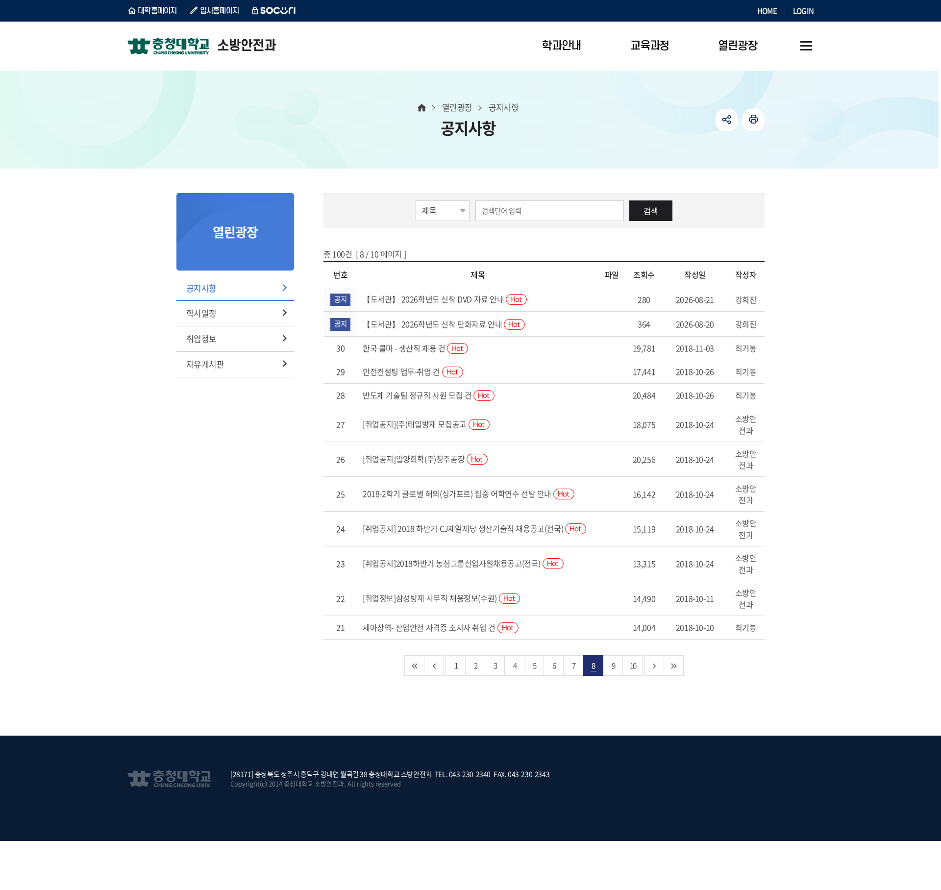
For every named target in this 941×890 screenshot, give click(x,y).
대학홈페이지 (157, 10)
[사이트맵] (806, 46)
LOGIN (803, 10)
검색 (651, 211)
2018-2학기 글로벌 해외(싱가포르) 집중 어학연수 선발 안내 (458, 493)
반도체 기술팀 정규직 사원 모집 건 (418, 395)
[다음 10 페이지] (654, 665)
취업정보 (201, 338)
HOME (767, 10)
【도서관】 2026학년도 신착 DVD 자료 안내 (434, 299)
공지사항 (201, 288)
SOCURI (274, 11)
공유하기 (727, 120)
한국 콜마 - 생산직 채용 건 (405, 348)
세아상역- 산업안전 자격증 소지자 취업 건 (430, 627)
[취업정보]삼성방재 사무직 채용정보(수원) (430, 598)
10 (633, 665)
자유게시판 (205, 364)
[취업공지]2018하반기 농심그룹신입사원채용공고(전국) (453, 563)
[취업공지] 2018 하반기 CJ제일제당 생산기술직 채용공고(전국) (464, 528)
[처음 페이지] (414, 665)
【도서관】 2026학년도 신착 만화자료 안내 (433, 324)
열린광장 (457, 107)
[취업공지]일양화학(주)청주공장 (415, 459)
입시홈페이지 (219, 10)
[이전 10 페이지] (434, 665)
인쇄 (754, 120)
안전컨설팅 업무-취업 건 (402, 371)
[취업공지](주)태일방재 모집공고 (415, 424)
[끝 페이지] (674, 665)
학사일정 (201, 313)
